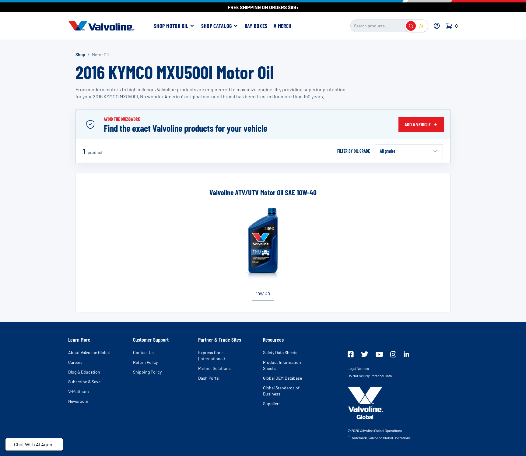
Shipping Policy (147, 371)
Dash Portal (208, 378)
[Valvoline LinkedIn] (406, 354)
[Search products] (411, 26)
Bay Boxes (256, 26)
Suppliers (272, 403)
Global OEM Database (282, 378)
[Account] (436, 26)
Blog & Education (84, 371)
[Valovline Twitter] (364, 354)
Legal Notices (358, 368)
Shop (80, 54)
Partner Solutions (214, 368)
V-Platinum (78, 391)
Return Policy (145, 362)
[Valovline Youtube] (379, 354)
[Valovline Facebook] (351, 354)
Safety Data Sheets (280, 352)
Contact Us (143, 352)
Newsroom (78, 401)
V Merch (283, 26)
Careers (75, 362)
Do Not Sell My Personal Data (370, 376)
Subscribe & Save (84, 381)
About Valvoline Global (89, 352)
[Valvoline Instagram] (393, 354)
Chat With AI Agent (34, 444)
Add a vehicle (418, 124)
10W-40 (263, 293)
